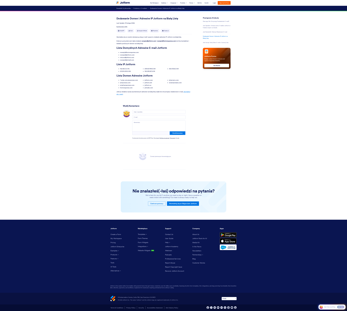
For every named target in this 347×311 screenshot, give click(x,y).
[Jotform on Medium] (218, 307)
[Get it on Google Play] (228, 234)
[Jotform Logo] (123, 2)
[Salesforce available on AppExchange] (228, 247)
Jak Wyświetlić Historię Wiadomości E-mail (215, 32)
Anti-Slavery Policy (172, 308)
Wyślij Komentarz (177, 133)
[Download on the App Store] (228, 241)
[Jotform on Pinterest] (228, 307)
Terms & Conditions (117, 308)
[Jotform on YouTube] (232, 307)
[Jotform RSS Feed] (225, 307)
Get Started (216, 65)
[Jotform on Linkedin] (214, 307)
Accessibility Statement (155, 308)
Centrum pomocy (156, 204)
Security (141, 308)
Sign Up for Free (224, 3)
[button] (321, 307)
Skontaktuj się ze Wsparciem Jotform (183, 204)
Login (214, 3)
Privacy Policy (130, 308)
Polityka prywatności (164, 138)
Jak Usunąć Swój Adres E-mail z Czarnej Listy (216, 42)
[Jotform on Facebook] (208, 307)
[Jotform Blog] (221, 307)
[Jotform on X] (211, 307)
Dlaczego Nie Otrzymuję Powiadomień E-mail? (216, 21)
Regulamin (172, 138)
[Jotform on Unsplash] (235, 307)
